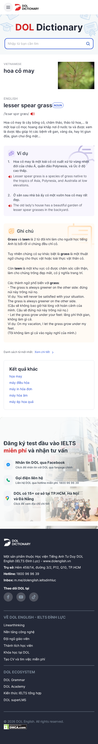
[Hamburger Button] (8, 7)
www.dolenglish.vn (57, 561)
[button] (49, 114)
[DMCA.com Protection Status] (15, 726)
